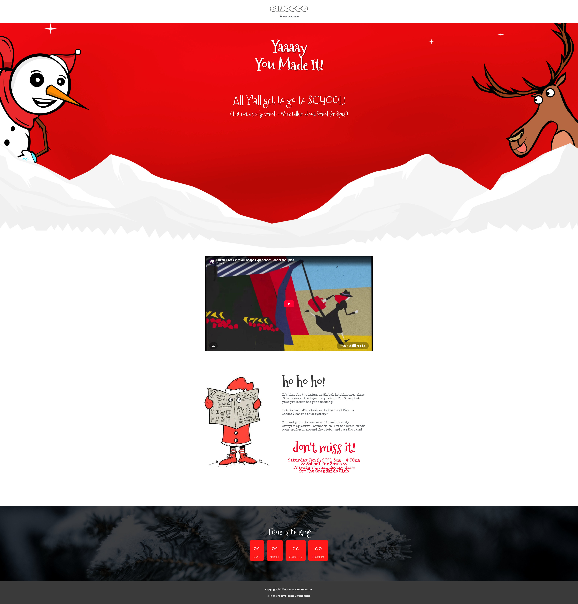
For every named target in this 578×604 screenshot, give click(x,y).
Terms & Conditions (298, 595)
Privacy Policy (276, 595)
